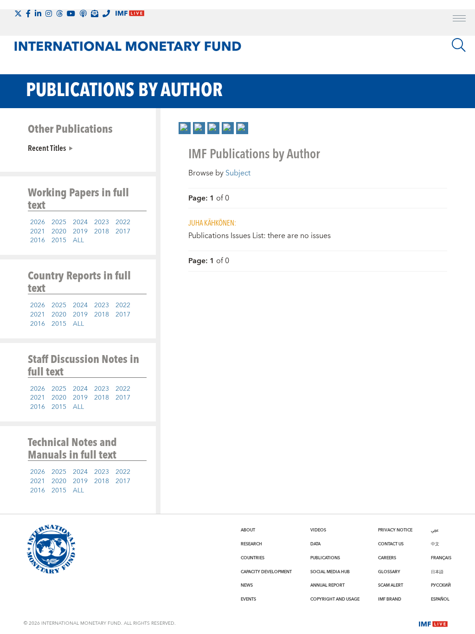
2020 (58, 231)
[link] (185, 128)
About (248, 530)
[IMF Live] (433, 622)
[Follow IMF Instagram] (48, 13)
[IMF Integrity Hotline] (106, 13)
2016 (37, 240)
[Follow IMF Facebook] (28, 13)
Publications (325, 558)
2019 (80, 231)
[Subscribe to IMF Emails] (94, 13)
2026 (37, 222)
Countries (252, 558)
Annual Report (327, 585)
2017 (123, 231)
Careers (387, 558)
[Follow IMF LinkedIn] (38, 13)
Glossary (389, 572)
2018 (101, 231)
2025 (58, 222)
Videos (318, 530)
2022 (123, 222)
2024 (80, 222)
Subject (237, 173)
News (247, 585)
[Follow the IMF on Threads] (59, 13)
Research (251, 544)
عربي (434, 530)
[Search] (459, 45)
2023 (101, 222)
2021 (37, 231)
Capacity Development (266, 572)
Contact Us (391, 544)
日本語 (437, 572)
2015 (58, 240)
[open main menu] (459, 19)
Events (248, 599)
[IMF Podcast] (83, 13)
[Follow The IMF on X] (18, 13)
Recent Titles (47, 148)
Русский (441, 585)
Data (315, 544)
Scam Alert (390, 585)
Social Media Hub (330, 572)
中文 (435, 544)
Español (440, 599)
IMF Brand (389, 599)
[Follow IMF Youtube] (71, 13)
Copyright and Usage (334, 599)
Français (441, 558)
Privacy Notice (395, 530)
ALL (78, 240)
